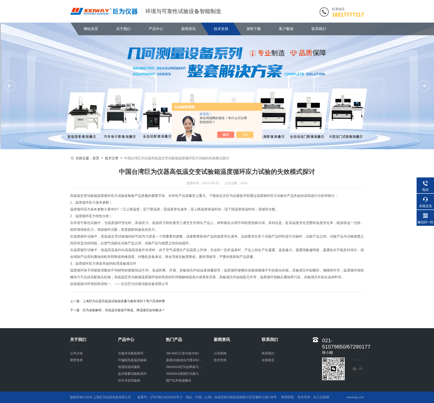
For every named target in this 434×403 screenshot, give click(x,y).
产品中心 (156, 29)
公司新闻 (220, 353)
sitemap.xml (355, 397)
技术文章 (111, 158)
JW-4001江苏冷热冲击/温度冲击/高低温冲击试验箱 (185, 353)
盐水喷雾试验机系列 (132, 373)
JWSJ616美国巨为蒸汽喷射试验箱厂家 (185, 373)
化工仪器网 (321, 397)
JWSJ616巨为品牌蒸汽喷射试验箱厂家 (185, 367)
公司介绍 (76, 353)
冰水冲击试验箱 (129, 380)
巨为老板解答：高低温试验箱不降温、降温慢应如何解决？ (124, 310)
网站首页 (91, 29)
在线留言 (268, 360)
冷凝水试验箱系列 (130, 353)
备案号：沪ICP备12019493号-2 (159, 397)
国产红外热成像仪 (178, 380)
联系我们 (318, 29)
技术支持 (221, 29)
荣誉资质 (76, 360)
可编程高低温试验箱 (132, 360)
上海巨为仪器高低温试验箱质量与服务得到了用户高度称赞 (124, 301)
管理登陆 (287, 397)
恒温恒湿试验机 (129, 367)
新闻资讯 (188, 29)
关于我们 (123, 29)
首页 (95, 158)
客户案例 (286, 29)
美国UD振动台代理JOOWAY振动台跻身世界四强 (185, 360)
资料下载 (253, 29)
